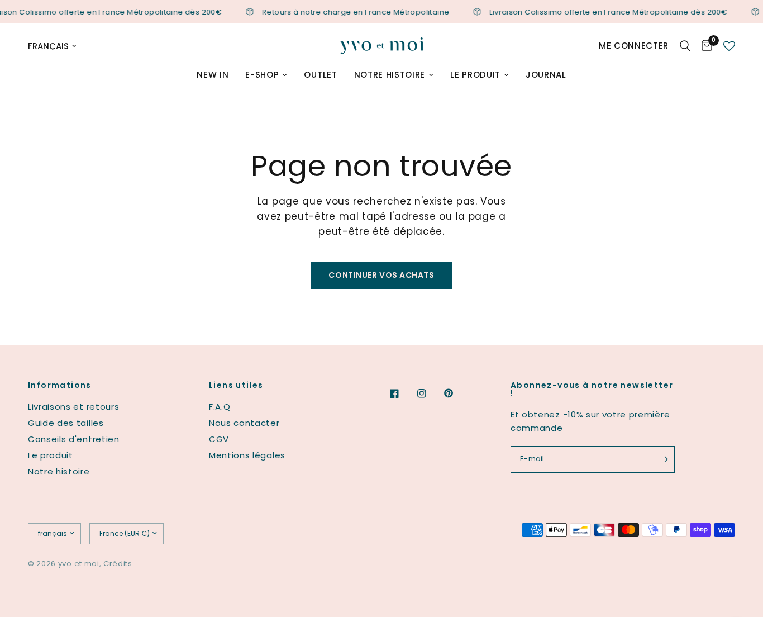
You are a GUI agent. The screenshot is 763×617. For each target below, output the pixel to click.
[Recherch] (685, 46)
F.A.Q (219, 406)
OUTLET (320, 74)
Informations (60, 385)
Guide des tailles (66, 423)
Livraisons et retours (73, 406)
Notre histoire (390, 74)
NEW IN (212, 74)
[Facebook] (402, 393)
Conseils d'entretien (74, 439)
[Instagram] (429, 393)
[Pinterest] (456, 393)
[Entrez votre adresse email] (663, 459)
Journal (546, 74)
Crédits (117, 563)
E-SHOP (262, 74)
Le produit (475, 74)
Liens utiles (236, 385)
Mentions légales (247, 455)
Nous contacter (244, 423)
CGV (219, 439)
